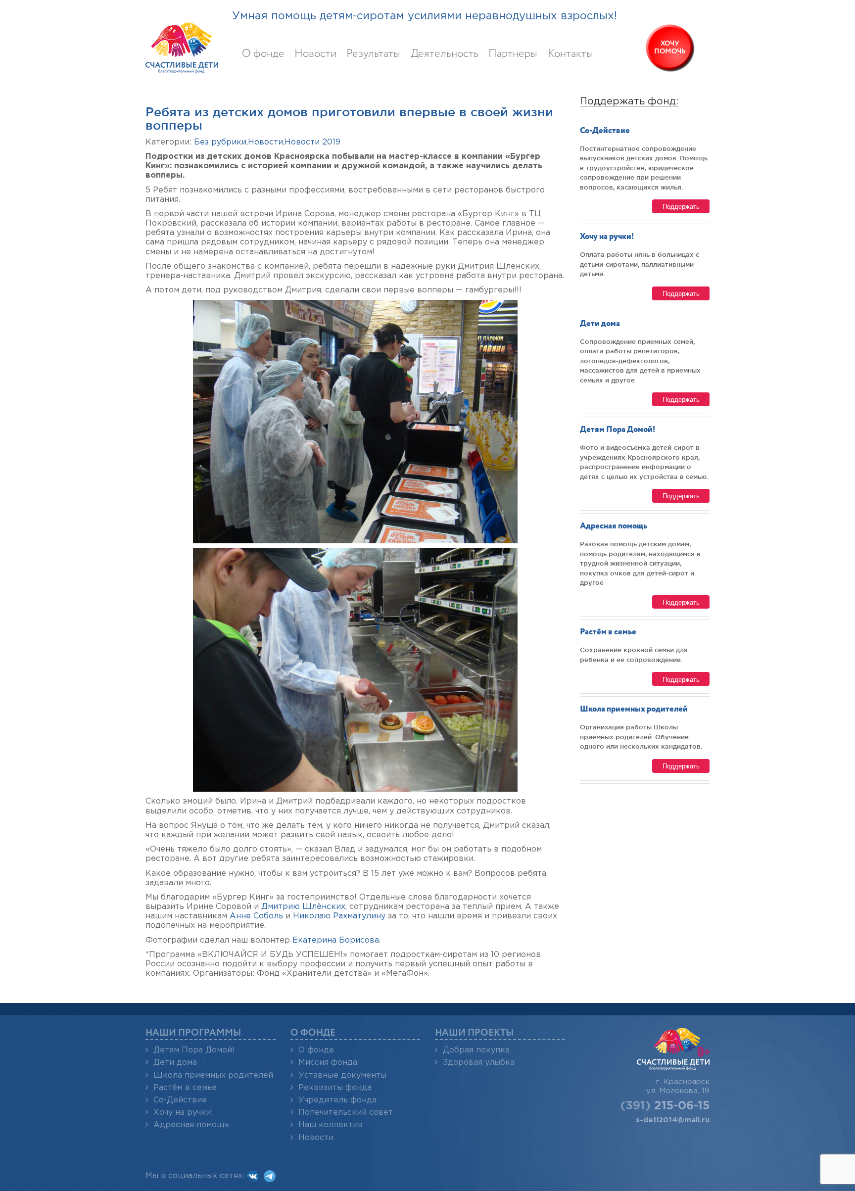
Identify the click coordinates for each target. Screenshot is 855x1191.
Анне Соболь (256, 916)
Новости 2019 (312, 142)
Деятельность (444, 53)
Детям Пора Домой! (617, 430)
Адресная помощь (613, 526)
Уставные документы (342, 1075)
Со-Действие (605, 131)
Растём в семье (608, 632)
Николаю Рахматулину (339, 916)
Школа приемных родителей (634, 709)
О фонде (263, 53)
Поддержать (681, 206)
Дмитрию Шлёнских (303, 906)
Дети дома (600, 324)
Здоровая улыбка (479, 1062)
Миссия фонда (327, 1062)
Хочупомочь (670, 47)
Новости (315, 53)
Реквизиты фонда (335, 1088)
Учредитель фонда (337, 1100)
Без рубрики (220, 142)
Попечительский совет (345, 1112)
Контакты (570, 53)
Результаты (373, 53)
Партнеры (512, 53)
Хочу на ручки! (607, 237)
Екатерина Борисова (335, 940)
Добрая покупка (476, 1050)
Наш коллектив (330, 1125)
